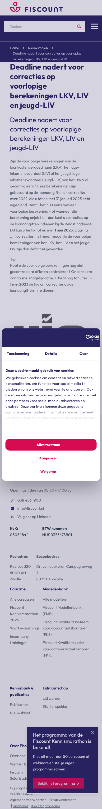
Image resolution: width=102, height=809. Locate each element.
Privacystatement (62, 800)
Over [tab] (83, 353)
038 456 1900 (29, 500)
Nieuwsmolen (38, 48)
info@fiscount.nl (30, 508)
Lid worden (52, 698)
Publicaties (19, 704)
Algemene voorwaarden (28, 800)
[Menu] (94, 26)
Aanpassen (48, 458)
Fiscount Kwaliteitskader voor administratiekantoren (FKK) (66, 649)
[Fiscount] (36, 10)
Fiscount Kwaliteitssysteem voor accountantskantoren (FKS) (66, 628)
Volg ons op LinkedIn (34, 516)
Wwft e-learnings (25, 628)
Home (14, 48)
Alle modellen (54, 599)
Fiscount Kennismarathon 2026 (24, 613)
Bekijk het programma (56, 783)
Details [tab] (51, 353)
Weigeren (48, 471)
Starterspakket (56, 706)
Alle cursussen (22, 599)
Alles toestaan (48, 444)
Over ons (17, 755)
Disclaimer (20, 806)
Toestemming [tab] (18, 353)
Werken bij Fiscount (26, 764)
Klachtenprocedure (45, 806)
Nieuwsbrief (20, 712)
